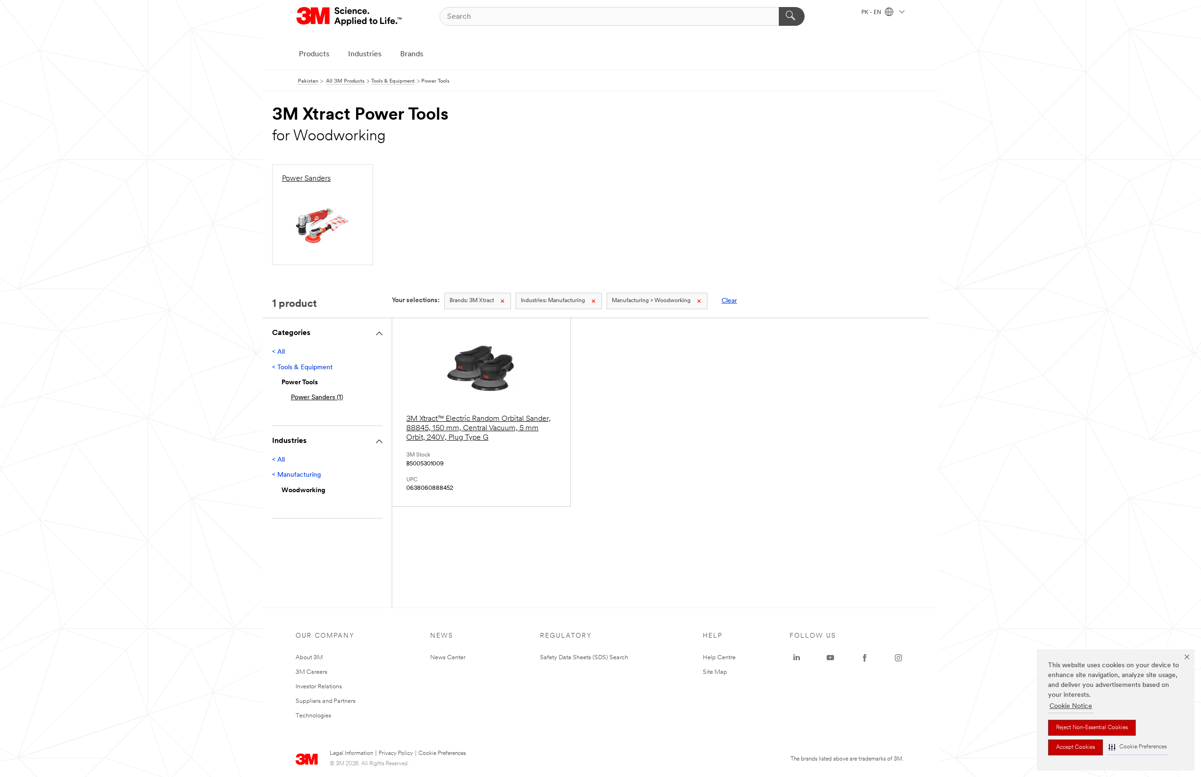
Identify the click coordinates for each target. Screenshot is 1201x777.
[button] (1138, 747)
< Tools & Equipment (302, 367)
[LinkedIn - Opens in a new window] (797, 658)
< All (278, 352)
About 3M (309, 658)
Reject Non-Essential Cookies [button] (1092, 728)
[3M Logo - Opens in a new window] (349, 16)
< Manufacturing (296, 475)
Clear (729, 301)
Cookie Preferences (442, 753)
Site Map (715, 672)
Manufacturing (553, 301)
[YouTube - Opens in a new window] (830, 658)
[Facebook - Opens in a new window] (865, 658)
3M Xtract (471, 301)
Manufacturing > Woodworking (651, 301)
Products (314, 54)
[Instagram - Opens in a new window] (898, 658)
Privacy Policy (396, 753)
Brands (411, 54)
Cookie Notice (1070, 706)
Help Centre (719, 658)
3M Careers (311, 672)
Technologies (313, 716)
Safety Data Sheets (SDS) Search (584, 658)
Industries (364, 54)
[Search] (792, 16)
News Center (447, 658)
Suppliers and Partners (326, 701)
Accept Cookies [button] (1075, 747)
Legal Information (351, 753)
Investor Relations (319, 687)
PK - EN (871, 12)
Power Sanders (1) (317, 397)
